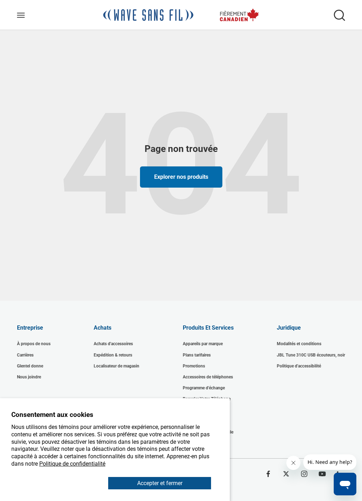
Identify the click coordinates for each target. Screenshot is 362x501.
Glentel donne (30, 366)
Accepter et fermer (159, 483)
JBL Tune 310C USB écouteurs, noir (311, 355)
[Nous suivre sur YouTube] (322, 474)
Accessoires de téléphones (208, 377)
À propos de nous (34, 343)
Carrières (25, 355)
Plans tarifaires (197, 355)
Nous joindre (29, 377)
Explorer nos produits (181, 176)
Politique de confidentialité (72, 463)
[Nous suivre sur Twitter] (286, 474)
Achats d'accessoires (113, 343)
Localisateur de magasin (116, 366)
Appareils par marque (203, 343)
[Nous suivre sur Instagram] (304, 474)
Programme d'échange (204, 387)
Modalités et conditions (299, 343)
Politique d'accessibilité (299, 366)
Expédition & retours (113, 355)
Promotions (194, 366)
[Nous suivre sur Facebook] (268, 474)
